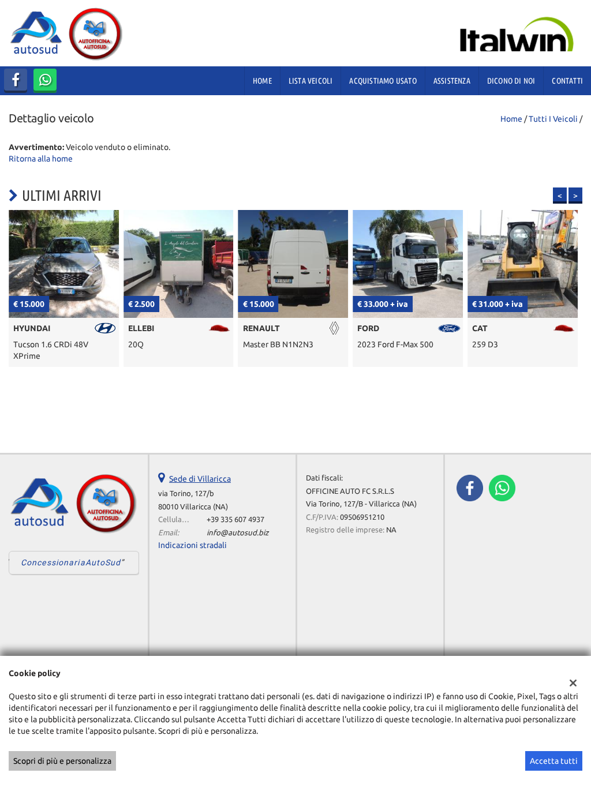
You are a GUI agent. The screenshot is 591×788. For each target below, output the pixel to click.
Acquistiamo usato (382, 80)
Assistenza (451, 80)
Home (262, 80)
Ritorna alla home (41, 158)
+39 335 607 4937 (235, 519)
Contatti (567, 80)
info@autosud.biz (237, 532)
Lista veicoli (311, 80)
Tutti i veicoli (553, 118)
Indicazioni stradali (192, 545)
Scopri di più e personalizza (62, 761)
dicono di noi (511, 80)
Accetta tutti (554, 761)
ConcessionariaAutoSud (71, 562)
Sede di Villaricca (200, 478)
